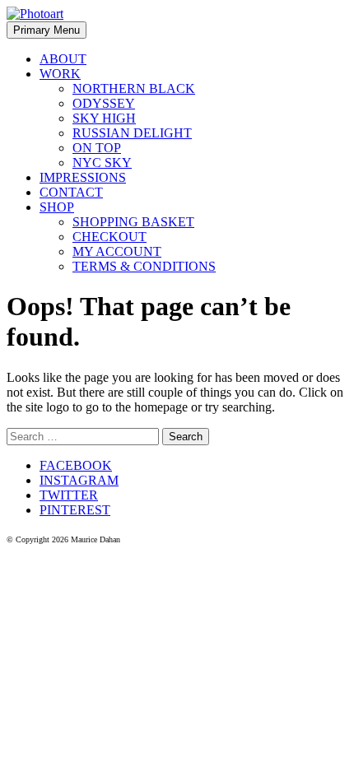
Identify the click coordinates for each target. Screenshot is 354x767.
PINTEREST (75, 510)
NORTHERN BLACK (133, 88)
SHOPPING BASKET (133, 222)
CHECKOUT (109, 237)
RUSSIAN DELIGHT (132, 133)
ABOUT (63, 59)
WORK (60, 74)
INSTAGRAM (79, 480)
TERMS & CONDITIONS (144, 266)
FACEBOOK (76, 465)
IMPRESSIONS (83, 177)
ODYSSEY (103, 103)
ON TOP (96, 148)
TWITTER (69, 495)
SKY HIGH (104, 118)
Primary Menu (46, 30)
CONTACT (71, 192)
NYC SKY (102, 163)
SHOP (57, 207)
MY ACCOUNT (116, 251)
